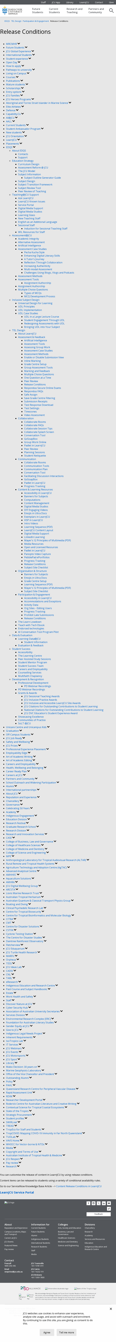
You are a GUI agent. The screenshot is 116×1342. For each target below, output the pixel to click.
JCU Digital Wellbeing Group (22, 886)
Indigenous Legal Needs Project (24, 1033)
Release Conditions (35, 384)
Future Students (37, 10)
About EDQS (19, 150)
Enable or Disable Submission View (44, 357)
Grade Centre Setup (35, 364)
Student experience (17, 58)
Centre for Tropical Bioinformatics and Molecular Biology (39, 915)
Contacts (23, 154)
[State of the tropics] (85, 1288)
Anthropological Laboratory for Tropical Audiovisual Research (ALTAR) (46, 860)
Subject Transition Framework (35, 184)
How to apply (14, 66)
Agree (47, 1332)
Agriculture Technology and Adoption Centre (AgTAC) (36, 867)
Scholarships (13, 88)
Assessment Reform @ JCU (33, 167)
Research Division (16, 830)
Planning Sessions (34, 452)
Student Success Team (31, 666)
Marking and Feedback (37, 371)
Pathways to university (19, 69)
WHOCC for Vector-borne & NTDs (25, 1144)
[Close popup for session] (111, 1309)
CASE (9, 837)
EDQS (7, 21)
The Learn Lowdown (29, 621)
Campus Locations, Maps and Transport (15, 1233)
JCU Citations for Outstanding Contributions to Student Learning (61, 706)
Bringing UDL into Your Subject (42, 327)
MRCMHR (12, 44)
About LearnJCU (27, 333)
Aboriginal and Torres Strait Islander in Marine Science (37, 103)
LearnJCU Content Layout (38, 530)
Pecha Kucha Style (34, 252)
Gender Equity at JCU (18, 1026)
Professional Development (33, 682)
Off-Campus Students (18, 734)
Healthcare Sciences (66, 1238)
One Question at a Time (37, 377)
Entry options (14, 92)
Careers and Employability (33, 669)
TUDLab (11, 1137)
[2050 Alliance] (30, 1290)
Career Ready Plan (16, 771)
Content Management (36, 503)
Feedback (99, 1214)
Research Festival (16, 823)
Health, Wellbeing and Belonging (25, 767)
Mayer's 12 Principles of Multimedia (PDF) (47, 540)
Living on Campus (16, 73)
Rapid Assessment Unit (19, 1092)
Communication (27, 459)
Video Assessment (34, 415)
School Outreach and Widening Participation (31, 782)
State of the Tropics (17, 1111)
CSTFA (10, 930)
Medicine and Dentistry (68, 1241)
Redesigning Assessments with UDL (44, 323)
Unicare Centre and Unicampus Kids (26, 727)
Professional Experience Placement (26, 749)
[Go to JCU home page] (9, 1203)
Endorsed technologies (31, 628)
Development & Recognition (28, 679)
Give (111, 2)
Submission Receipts (35, 401)
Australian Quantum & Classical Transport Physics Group (38, 900)
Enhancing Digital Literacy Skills (42, 255)
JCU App (56, 2)
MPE (9, 856)
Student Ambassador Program (23, 128)
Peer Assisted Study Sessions (34, 659)
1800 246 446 (10, 1266)
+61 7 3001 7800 (37, 1277)
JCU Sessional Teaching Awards (42, 696)
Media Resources (34, 544)
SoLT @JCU (24, 723)
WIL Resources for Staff (31, 232)
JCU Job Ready (14, 738)
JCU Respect (13, 1159)
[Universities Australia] (56, 1288)
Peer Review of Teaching (32, 191)
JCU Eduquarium (15, 948)
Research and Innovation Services (25, 834)
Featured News (11, 1245)
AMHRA (10, 882)
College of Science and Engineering (26, 852)
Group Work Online (35, 442)
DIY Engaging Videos (36, 510)
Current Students (54, 10)
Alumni (10, 786)
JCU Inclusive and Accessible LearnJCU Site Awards (52, 703)
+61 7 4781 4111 (37, 1266)
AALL (9, 121)
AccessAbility (25, 652)
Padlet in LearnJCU (34, 445)
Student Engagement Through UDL (44, 320)
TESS (9, 963)
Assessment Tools (28, 279)
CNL (8, 974)
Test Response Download (38, 405)
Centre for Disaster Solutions (23, 926)
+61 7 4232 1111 (37, 1272)
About (8, 1224)
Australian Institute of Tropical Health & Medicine (34, 1155)
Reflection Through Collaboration (43, 262)
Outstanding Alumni (17, 1078)
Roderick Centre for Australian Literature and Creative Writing (41, 1103)
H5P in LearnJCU (33, 520)
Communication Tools (36, 466)
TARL (9, 978)
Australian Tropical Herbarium (23, 897)
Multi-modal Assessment (38, 269)
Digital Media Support (30, 208)
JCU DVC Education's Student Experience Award (50, 713)
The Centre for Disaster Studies (24, 937)
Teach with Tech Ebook (31, 625)
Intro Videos (31, 523)
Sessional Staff (26, 225)
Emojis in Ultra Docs (35, 513)
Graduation (12, 730)
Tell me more (66, 1332)
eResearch (12, 982)
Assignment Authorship (37, 283)
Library (69, 2)
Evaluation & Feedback (31, 645)
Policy (9, 1081)
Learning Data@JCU (29, 638)
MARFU (10, 956)
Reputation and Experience (21, 797)
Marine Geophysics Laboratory (24, 1070)
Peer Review (31, 381)
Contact (99, 2)
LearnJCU (84, 2)
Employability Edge (17, 753)
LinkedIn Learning (34, 537)
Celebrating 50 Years (18, 808)
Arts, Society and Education (69, 1228)
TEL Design (16, 21)
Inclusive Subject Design (25, 300)
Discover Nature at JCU (19, 1004)
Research (11, 1166)
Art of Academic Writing (19, 756)
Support (22, 157)
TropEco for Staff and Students (24, 1129)
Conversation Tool (34, 435)
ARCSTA (11, 889)
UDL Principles (26, 306)
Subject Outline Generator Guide (42, 177)
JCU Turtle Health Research (22, 952)
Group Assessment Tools (38, 367)
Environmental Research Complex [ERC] (28, 1019)
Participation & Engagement (36, 21)
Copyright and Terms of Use (22, 1151)
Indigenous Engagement (20, 815)
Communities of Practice (32, 720)
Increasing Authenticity (37, 266)
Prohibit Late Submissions (39, 615)
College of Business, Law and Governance (30, 841)
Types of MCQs (33, 293)
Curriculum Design (28, 164)
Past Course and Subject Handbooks (27, 989)
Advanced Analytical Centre (21, 871)
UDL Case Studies (28, 313)
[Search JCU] (111, 10)
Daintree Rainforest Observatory (25, 941)
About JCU (12, 793)
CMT (9, 922)
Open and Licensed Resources (41, 547)
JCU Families (13, 95)
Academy (11, 812)
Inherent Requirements (19, 1037)
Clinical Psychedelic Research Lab (25, 908)
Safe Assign (30, 394)
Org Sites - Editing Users (38, 608)
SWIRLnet (12, 1122)
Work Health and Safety (20, 996)
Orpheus (11, 959)
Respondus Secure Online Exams (42, 388)
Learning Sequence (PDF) (38, 527)
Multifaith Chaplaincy (30, 676)
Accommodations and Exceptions (42, 601)
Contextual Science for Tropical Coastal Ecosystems (35, 1107)
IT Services (12, 1044)
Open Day (12, 62)
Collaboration (26, 418)
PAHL (9, 1085)
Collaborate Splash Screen (39, 432)
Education (89, 1243)
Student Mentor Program (32, 662)
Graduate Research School (21, 826)
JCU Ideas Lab (14, 967)
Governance (13, 804)
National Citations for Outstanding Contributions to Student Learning (63, 710)
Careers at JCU (14, 775)
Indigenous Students (40, 1239)
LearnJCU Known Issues (31, 201)
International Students (19, 55)
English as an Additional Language (37, 222)
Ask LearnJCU (26, 198)
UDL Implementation (30, 310)
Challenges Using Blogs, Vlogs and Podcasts (49, 272)
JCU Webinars (14, 1048)
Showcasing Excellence (31, 716)
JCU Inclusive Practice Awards (40, 699)
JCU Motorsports (16, 1055)
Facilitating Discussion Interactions (44, 476)
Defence (11, 110)
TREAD (10, 1126)
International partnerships (21, 789)
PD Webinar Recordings (37, 686)
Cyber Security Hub (17, 1007)
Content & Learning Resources (35, 489)
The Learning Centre (30, 655)
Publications (13, 80)
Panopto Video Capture (37, 554)
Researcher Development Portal (24, 1100)
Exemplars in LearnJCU (37, 516)
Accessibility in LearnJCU (38, 493)
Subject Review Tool (29, 188)
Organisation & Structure (32, 571)
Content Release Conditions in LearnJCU (79, 1186)
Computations (32, 499)
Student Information (35, 642)
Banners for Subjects (36, 496)
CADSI (10, 971)
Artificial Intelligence (29, 245)
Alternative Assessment (31, 242)
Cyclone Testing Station (20, 934)
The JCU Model (26, 171)
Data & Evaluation (22, 635)
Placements (13, 143)
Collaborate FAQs (34, 425)
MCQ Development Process (39, 296)
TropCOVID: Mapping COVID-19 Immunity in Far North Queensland (44, 1133)
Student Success (21, 649)
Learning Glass (26, 215)
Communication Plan (36, 469)
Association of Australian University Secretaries (33, 1011)
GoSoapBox (30, 438)
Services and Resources (95, 1239)
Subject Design (26, 181)
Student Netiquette (35, 455)
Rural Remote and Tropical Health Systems (30, 863)
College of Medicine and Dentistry (25, 849)
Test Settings (31, 408)
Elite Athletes (13, 106)
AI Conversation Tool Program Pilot (38, 632)
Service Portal (26, 205)
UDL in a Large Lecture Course (41, 316)
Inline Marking (32, 361)
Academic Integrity (28, 238)
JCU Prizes (12, 745)
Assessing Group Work (37, 347)
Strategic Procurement (19, 1114)
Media (10, 1148)
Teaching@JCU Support (25, 194)
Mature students (16, 84)
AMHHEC (11, 874)
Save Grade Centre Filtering (39, 398)
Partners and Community (96, 10)
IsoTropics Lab (15, 1041)
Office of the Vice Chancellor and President (30, 1074)
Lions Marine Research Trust (23, 893)
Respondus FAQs (33, 391)
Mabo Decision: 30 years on (22, 1066)
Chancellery (13, 801)
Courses (11, 77)
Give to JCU (12, 1030)
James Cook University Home (15, 9)
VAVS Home (13, 1140)
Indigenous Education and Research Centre (30, 985)
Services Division (16, 1015)
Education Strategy (23, 160)
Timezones (30, 411)
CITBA (10, 919)
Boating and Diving (17, 904)
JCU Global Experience (19, 51)
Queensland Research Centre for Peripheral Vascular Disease (41, 1089)
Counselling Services (29, 672)
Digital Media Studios (30, 211)
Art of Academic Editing (19, 760)
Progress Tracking (34, 486)
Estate (10, 993)
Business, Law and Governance (66, 1233)
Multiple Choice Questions (33, 289)
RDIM (9, 1096)
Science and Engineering (68, 1245)
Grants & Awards (27, 693)
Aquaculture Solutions (19, 878)
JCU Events (12, 1052)
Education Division (16, 819)
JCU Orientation (15, 136)
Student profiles (15, 1118)
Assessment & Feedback (31, 337)
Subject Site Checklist (36, 567)
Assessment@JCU (22, 235)
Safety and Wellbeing (18, 742)
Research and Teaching (74, 10)
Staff (43, 2)
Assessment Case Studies (32, 249)
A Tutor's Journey (34, 259)
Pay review (12, 1162)
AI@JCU (10, 117)
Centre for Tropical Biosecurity (24, 911)
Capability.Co (13, 114)
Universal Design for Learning (35, 303)
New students (14, 132)
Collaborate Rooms (35, 422)
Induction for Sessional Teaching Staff (45, 228)
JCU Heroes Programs (19, 99)
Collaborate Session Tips (38, 428)
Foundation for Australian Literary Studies (30, 1022)
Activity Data (31, 605)
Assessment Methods (30, 276)
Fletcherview (13, 945)
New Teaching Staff (29, 218)
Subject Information (29, 174)
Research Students (39, 1246)
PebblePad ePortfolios (37, 557)
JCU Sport (12, 1059)
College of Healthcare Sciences (23, 845)
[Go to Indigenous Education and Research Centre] (23, 1299)
